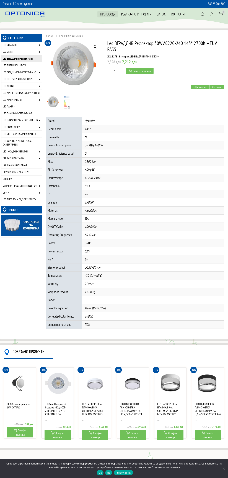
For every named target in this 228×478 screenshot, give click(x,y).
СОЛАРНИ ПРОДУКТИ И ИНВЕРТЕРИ (20, 185)
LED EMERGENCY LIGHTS (14, 65)
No (108, 472)
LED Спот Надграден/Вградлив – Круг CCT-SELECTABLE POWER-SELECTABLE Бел (55, 409)
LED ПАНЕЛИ (9, 106)
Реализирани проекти (136, 14)
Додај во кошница (142, 71)
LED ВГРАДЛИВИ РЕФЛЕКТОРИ (18, 58)
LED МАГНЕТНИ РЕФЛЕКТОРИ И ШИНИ (21, 92)
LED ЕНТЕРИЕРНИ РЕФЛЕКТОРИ (18, 79)
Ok (100, 472)
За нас (161, 14)
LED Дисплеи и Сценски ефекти (19, 199)
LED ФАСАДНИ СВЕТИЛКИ (15, 151)
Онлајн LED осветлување (18, 3)
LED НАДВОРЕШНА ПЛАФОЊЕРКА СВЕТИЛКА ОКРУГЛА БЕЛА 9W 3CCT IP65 (167, 409)
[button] (95, 47)
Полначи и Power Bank (15, 165)
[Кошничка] (221, 14)
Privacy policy (123, 472)
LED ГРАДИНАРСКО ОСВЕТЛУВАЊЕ (19, 72)
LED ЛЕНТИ (8, 86)
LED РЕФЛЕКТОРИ (11, 127)
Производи (107, 14)
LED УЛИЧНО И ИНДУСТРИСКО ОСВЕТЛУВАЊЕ (17, 142)
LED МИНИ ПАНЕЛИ (12, 99)
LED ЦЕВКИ (8, 51)
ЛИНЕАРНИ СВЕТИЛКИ (13, 158)
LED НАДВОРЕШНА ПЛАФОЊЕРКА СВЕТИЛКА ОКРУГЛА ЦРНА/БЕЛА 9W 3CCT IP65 (208, 409)
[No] (223, 468)
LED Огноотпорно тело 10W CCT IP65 (18, 405)
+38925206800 (215, 3)
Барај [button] (202, 14)
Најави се (211, 14)
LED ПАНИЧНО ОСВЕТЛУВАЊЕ (17, 113)
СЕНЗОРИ (7, 179)
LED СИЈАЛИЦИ (10, 45)
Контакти (178, 14)
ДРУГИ (6, 192)
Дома (49, 36)
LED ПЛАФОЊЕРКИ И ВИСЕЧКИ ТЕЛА (20, 120)
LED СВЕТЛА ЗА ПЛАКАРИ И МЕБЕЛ (19, 134)
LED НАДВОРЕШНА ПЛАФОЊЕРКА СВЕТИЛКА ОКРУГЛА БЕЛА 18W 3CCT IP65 (92, 409)
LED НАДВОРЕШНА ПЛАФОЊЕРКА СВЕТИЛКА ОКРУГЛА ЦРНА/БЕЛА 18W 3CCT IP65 (131, 410)
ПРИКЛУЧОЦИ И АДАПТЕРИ (16, 172)
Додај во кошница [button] (21, 432)
